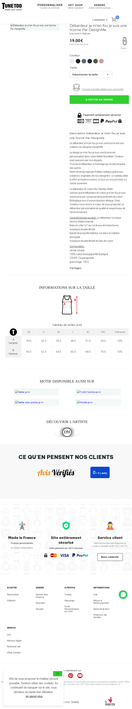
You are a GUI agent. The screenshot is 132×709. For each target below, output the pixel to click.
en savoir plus (34, 696)
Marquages (69, 600)
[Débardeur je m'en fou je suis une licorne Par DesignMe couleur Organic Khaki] (95, 61)
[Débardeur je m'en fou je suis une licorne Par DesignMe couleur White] (72, 61)
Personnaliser (50, 6)
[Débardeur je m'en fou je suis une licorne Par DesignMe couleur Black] (78, 61)
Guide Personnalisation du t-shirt (71, 609)
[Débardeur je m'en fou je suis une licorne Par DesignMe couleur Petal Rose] (101, 61)
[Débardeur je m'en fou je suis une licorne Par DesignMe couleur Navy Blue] (89, 61)
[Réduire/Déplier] (123, 594)
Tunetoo (68, 594)
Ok (57, 673)
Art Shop (75, 6)
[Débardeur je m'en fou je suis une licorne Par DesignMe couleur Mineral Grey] (83, 61)
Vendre (100, 6)
